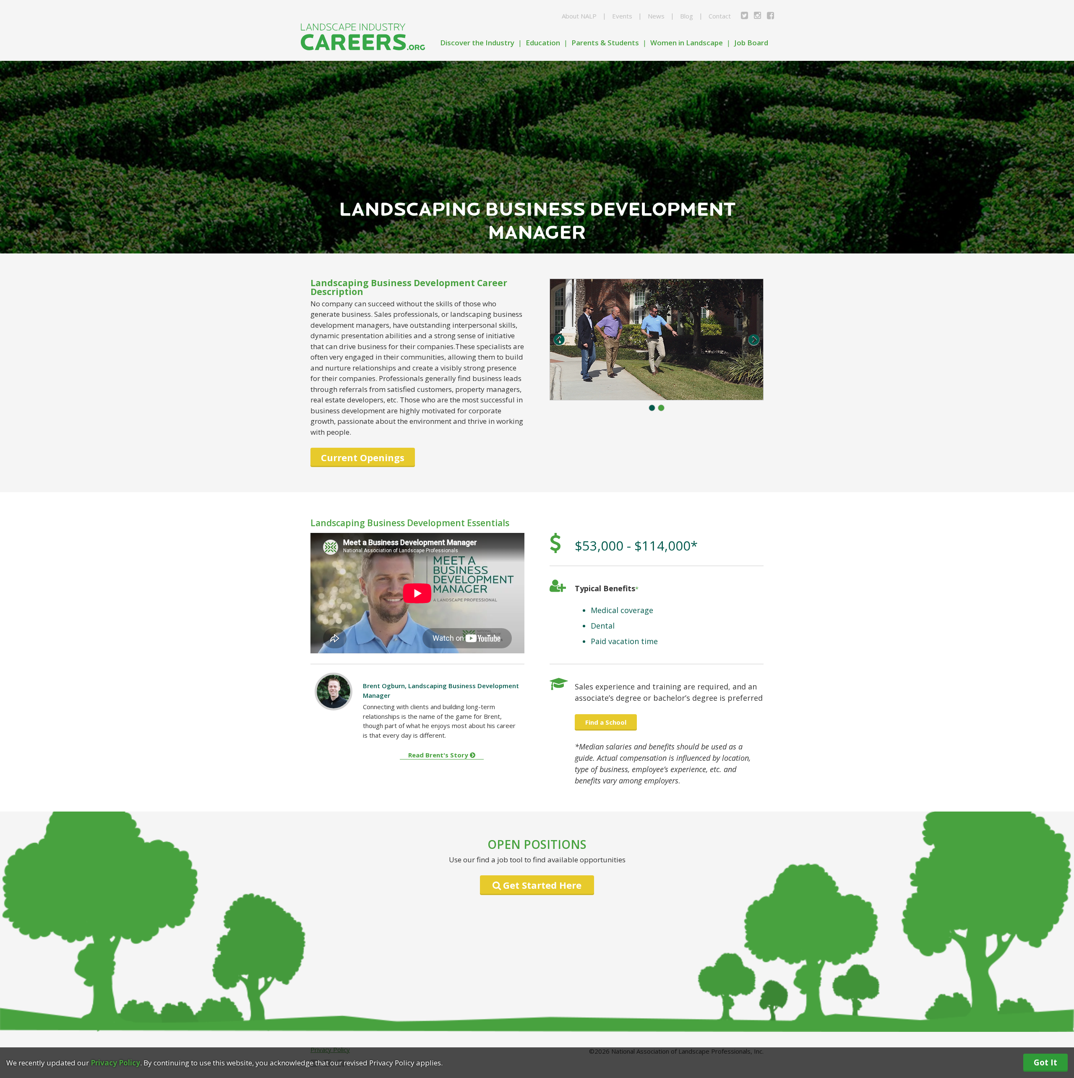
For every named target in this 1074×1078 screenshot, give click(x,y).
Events (622, 16)
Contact (720, 16)
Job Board (751, 42)
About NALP (579, 16)
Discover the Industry (477, 42)
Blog (686, 16)
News (656, 16)
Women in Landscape (686, 42)
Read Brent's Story (439, 755)
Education (543, 42)
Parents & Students (605, 42)
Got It (1045, 1062)
